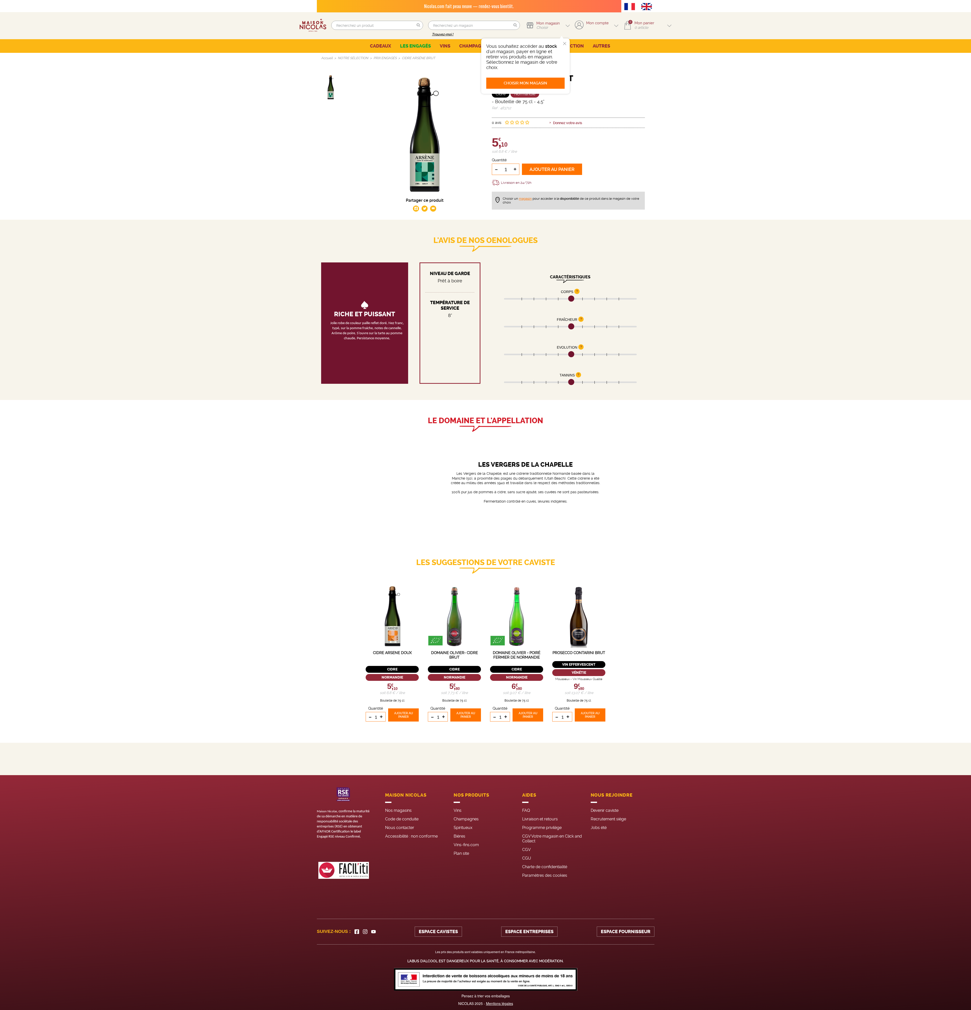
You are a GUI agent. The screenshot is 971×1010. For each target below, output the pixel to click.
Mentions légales (499, 1003)
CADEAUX (380, 46)
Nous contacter (399, 827)
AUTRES (601, 46)
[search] (377, 25)
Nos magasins (398, 810)
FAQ (526, 810)
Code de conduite (401, 819)
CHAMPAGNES (474, 46)
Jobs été (599, 827)
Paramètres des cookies (544, 875)
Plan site (461, 853)
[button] (418, 25)
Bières (459, 836)
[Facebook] (357, 931)
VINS (445, 46)
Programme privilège (542, 827)
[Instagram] (365, 931)
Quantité (499, 160)
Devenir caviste (605, 810)
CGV (526, 849)
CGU (526, 858)
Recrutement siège (608, 819)
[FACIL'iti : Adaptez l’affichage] (343, 870)
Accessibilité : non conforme (411, 836)
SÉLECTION (571, 46)
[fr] (630, 7)
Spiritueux (463, 827)
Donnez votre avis (567, 123)
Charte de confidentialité (544, 866)
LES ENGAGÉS (415, 46)
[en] (647, 7)
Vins (457, 810)
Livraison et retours (540, 819)
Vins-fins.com (466, 844)
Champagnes (466, 819)
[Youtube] (373, 931)
